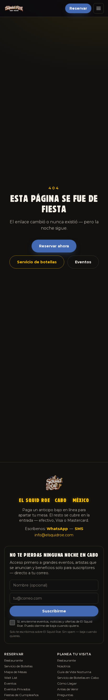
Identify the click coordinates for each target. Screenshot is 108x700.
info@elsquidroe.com (54, 535)
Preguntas (65, 695)
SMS (79, 528)
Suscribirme (54, 611)
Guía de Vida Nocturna (74, 672)
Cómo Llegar (67, 683)
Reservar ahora (54, 246)
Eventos (83, 262)
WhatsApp (57, 528)
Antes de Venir (67, 689)
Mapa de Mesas (15, 672)
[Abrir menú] (98, 8)
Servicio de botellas (37, 262)
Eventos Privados (17, 689)
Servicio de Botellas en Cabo (78, 678)
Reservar (78, 8)
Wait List (10, 678)
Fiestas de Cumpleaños (21, 695)
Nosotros (63, 666)
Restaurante (13, 660)
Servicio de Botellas (18, 666)
